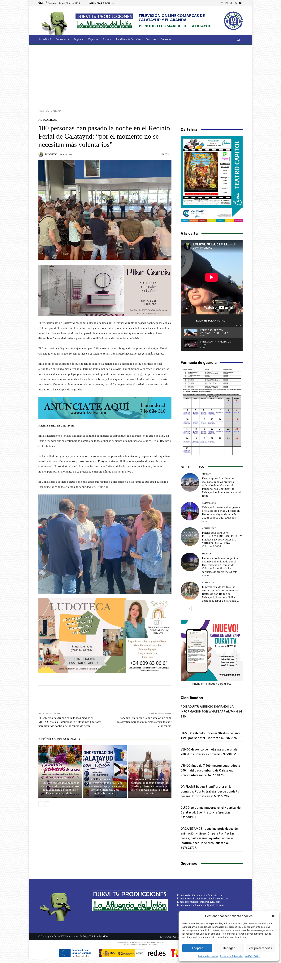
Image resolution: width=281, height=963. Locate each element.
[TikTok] (231, 3)
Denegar (229, 948)
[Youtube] (240, 3)
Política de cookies (208, 956)
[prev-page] (40, 803)
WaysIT (87, 936)
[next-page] (47, 803)
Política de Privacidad (231, 956)
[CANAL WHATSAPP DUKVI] (212, 650)
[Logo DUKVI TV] (55, 22)
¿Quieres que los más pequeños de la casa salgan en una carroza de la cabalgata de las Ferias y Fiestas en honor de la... (60, 788)
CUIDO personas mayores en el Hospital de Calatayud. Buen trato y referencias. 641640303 (210, 812)
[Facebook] (222, 3)
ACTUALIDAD (53, 110)
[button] (273, 916)
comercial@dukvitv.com (210, 905)
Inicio (41, 110)
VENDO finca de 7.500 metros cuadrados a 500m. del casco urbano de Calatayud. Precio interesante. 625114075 (210, 770)
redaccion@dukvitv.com (210, 895)
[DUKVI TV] (41, 154)
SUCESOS (206, 474)
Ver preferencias (260, 948)
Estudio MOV (101, 936)
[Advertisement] (140, 76)
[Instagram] (226, 3)
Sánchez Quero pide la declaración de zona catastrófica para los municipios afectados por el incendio (144, 721)
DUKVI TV (51, 154)
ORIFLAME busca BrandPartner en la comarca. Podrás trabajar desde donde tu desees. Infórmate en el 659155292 (210, 791)
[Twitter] (235, 3)
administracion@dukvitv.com (212, 898)
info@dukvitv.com (210, 901)
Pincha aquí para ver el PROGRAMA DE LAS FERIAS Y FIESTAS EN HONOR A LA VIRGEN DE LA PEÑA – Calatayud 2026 (222, 539)
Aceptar (197, 948)
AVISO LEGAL (252, 956)
